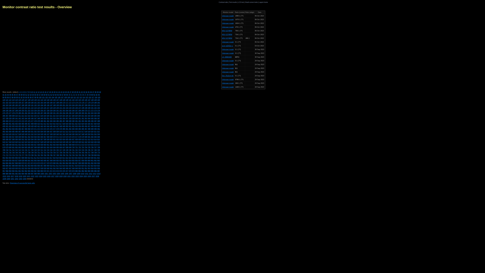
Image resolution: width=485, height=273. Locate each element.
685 (26, 147)
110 (71, 97)
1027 (53, 176)
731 (73, 150)
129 (32, 100)
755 (51, 152)
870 (22, 163)
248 (16, 110)
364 (89, 118)
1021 (28, 176)
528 (19, 134)
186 (16, 105)
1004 (58, 174)
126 (22, 100)
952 (86, 168)
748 (29, 152)
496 (16, 131)
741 (7, 152)
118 (96, 97)
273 (95, 110)
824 (73, 158)
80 (92, 95)
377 (32, 121)
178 (89, 103)
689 (38, 147)
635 (64, 142)
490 (95, 129)
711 (10, 150)
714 (19, 150)
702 (79, 147)
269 (82, 110)
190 (29, 105)
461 (4, 129)
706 (92, 147)
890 (86, 163)
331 (82, 116)
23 (61, 92)
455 (82, 126)
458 (92, 126)
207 (82, 105)
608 (76, 139)
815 (44, 158)
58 (42, 95)
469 (29, 129)
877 (45, 163)
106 (59, 97)
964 (26, 171)
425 (85, 124)
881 (57, 163)
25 (66, 92)
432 (10, 126)
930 (16, 168)
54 (33, 95)
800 (95, 155)
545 (73, 134)
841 (29, 160)
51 (26, 95)
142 (73, 100)
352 (51, 118)
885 (70, 163)
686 (29, 147)
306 (4, 116)
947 (70, 168)
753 (45, 152)
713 (16, 150)
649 (10, 145)
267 (76, 110)
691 (45, 147)
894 (98, 163)
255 (38, 110)
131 (38, 100)
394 (86, 121)
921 (85, 166)
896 (7, 166)
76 (83, 95)
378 (35, 121)
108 (65, 97)
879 (51, 163)
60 (46, 95)
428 (95, 124)
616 (4, 142)
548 (82, 134)
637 (70, 142)
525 (10, 134)
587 (10, 139)
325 (63, 116)
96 (31, 97)
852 (64, 160)
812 (35, 158)
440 (35, 126)
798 (89, 155)
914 (63, 166)
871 (26, 163)
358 (70, 118)
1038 (97, 176)
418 (63, 124)
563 (32, 137)
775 (16, 155)
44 (10, 95)
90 (17, 97)
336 (98, 116)
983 (86, 171)
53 (31, 95)
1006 (66, 174)
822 (67, 158)
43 (8, 95)
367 (98, 118)
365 (92, 118)
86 (8, 97)
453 (76, 126)
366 (95, 118)
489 (92, 129)
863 (98, 160)
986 (95, 171)
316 (35, 116)
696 (60, 147)
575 (70, 137)
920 (82, 166)
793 (73, 155)
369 (7, 121)
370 (10, 121)
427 (92, 124)
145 (82, 100)
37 (93, 92)
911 (54, 166)
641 (82, 142)
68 (65, 95)
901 (22, 166)
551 (92, 134)
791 (67, 155)
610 (82, 139)
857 (79, 160)
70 (69, 95)
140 (67, 100)
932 (22, 168)
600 (51, 139)
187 (19, 105)
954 (92, 168)
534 (38, 134)
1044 (24, 179)
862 (95, 160)
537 (48, 134)
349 (41, 118)
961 (16, 171)
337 (4, 118)
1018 (16, 176)
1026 (49, 176)
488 (89, 129)
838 (19, 160)
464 (13, 129)
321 (51, 116)
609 (79, 139)
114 (83, 97)
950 (79, 168)
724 (51, 150)
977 (67, 171)
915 (67, 166)
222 (32, 108)
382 (48, 121)
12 (36, 92)
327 (70, 116)
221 (29, 108)
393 (82, 121)
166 (51, 103)
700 (73, 147)
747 (26, 152)
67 (62, 95)
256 (41, 110)
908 (45, 166)
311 (19, 116)
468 (26, 129)
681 (13, 147)
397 (95, 121)
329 (76, 116)
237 (79, 108)
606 (70, 139)
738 (95, 150)
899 (16, 166)
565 (38, 137)
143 (76, 100)
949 (76, 168)
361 (79, 118)
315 (32, 116)
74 (78, 95)
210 (92, 105)
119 (99, 97)
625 (32, 142)
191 (32, 105)
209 (89, 105)
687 (32, 147)
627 (38, 142)
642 (86, 142)
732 (76, 150)
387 (64, 121)
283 (29, 113)
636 (67, 142)
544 (70, 134)
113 (80, 97)
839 (22, 160)
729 (67, 150)
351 (48, 118)
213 (4, 108)
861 (92, 160)
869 (19, 163)
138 (60, 100)
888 (79, 163)
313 (26, 116)
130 (35, 100)
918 (76, 166)
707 (95, 147)
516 (79, 131)
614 (95, 139)
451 (70, 126)
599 (48, 139)
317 (38, 116)
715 (22, 150)
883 (64, 163)
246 (10, 110)
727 (60, 150)
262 (60, 110)
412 (44, 124)
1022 (32, 176)
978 (70, 171)
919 (79, 166)
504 (41, 131)
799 (92, 155)
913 (60, 166)
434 (16, 126)
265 (70, 110)
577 (76, 137)
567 (45, 137)
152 (7, 103)
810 (29, 158)
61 (49, 95)
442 (41, 126)
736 (89, 150)
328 (73, 116)
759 (64, 152)
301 (86, 113)
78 (87, 95)
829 (89, 158)
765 (82, 152)
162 (38, 103)
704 (86, 147)
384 (54, 121)
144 (79, 100)
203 (70, 105)
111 (75, 97)
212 (98, 105)
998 (35, 174)
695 (57, 147)
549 (86, 134)
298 (76, 113)
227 (48, 108)
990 (10, 174)
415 (54, 124)
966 (32, 171)
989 (7, 174)
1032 (73, 176)
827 (82, 158)
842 (32, 160)
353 (54, 118)
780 (32, 155)
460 (98, 126)
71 (71, 95)
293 (60, 113)
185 (13, 105)
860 (89, 160)
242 (95, 108)
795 (79, 155)
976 (64, 171)
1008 (74, 174)
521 (95, 131)
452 (73, 126)
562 (29, 137)
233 (67, 108)
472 (38, 129)
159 (29, 103)
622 (22, 142)
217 (16, 108)
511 (64, 131)
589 (16, 139)
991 (13, 174)
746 (22, 152)
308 (10, 116)
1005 (62, 174)
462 (7, 129)
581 (89, 137)
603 (60, 139)
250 (22, 110)
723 (48, 150)
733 (79, 150)
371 (13, 121)
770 (98, 152)
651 (16, 145)
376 (29, 121)
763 (76, 152)
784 (45, 155)
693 (51, 147)
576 (73, 137)
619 (13, 142)
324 (60, 116)
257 (45, 110)
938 (41, 168)
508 (54, 131)
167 (54, 103)
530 (26, 134)
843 (35, 160)
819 (57, 158)
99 (37, 97)
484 (76, 129)
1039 (4, 179)
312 (22, 116)
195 (45, 105)
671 (79, 145)
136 (54, 100)
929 (13, 168)
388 (67, 121)
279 (16, 113)
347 (35, 118)
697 (64, 147)
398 (98, 121)
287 (41, 113)
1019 (20, 176)
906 (38, 166)
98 (35, 97)
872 (29, 163)
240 (89, 108)
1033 (77, 176)
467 (22, 129)
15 (43, 92)
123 (13, 100)
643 (89, 142)
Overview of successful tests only (22, 183)
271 (89, 110)
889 (82, 163)
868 (16, 163)
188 (22, 105)
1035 (85, 176)
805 (13, 158)
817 (51, 158)
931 (19, 168)
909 (48, 166)
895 (4, 166)
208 (86, 105)
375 (26, 121)
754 (48, 152)
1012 (90, 174)
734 (82, 150)
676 (95, 145)
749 (32, 152)
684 (22, 147)
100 (40, 97)
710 (7, 150)
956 (98, 168)
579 (82, 137)
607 (73, 139)
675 (92, 145)
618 (10, 142)
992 (16, 174)
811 (32, 158)
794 (76, 155)
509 (57, 131)
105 (56, 97)
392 (79, 121)
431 (7, 126)
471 (35, 129)
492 (4, 131)
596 (38, 139)
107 (62, 97)
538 (51, 134)
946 (67, 168)
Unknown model (228, 16)
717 (29, 150)
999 (38, 174)
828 (85, 158)
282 (26, 113)
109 (68, 97)
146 (86, 100)
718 (32, 150)
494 (10, 131)
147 (89, 100)
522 (98, 131)
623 (26, 142)
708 (98, 147)
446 (54, 126)
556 (10, 137)
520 (92, 131)
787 (54, 155)
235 (73, 108)
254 (35, 110)
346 (32, 118)
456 (86, 126)
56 (37, 95)
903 (29, 166)
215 (10, 108)
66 (60, 95)
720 (38, 150)
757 (57, 152)
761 (70, 152)
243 (98, 108)
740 (4, 152)
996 (29, 174)
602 (57, 139)
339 (10, 118)
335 (95, 116)
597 (41, 139)
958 (7, 171)
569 (51, 137)
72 (74, 95)
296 (70, 113)
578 (79, 137)
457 (89, 126)
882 (60, 163)
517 (82, 131)
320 (48, 116)
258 (48, 110)
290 (51, 113)
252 (29, 110)
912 (57, 166)
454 (79, 126)
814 (41, 158)
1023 (36, 176)
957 (4, 171)
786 (51, 155)
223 (35, 108)
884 (67, 163)
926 (4, 168)
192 (35, 105)
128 (29, 100)
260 (54, 110)
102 (46, 97)
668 (70, 145)
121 (7, 100)
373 (19, 121)
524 (7, 134)
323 (57, 116)
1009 (78, 174)
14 (41, 92)
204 (73, 105)
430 (4, 126)
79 (90, 95)
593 (29, 139)
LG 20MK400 (227, 57)
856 (76, 160)
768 (92, 152)
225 (41, 108)
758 (60, 152)
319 (44, 116)
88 (12, 97)
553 (98, 134)
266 (73, 110)
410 (38, 124)
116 (90, 97)
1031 (69, 176)
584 (98, 137)
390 (73, 121)
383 (51, 121)
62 (51, 95)
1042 (16, 179)
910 (51, 166)
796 (82, 155)
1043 (20, 179)
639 (76, 142)
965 (29, 171)
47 (17, 95)
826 (79, 158)
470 (32, 129)
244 (4, 110)
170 (64, 103)
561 (26, 137)
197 (51, 105)
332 (85, 116)
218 (19, 108)
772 (7, 155)
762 (73, 152)
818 (54, 158)
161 (35, 103)
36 (91, 92)
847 (48, 160)
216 (13, 108)
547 (79, 134)
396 (92, 121)
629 (45, 142)
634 (60, 142)
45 (12, 95)
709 (4, 150)
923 (92, 166)
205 (76, 105)
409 (35, 124)
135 (51, 100)
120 (4, 100)
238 (82, 108)
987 (98, 171)
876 (41, 163)
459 (95, 126)
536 (45, 134)
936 (35, 168)
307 (7, 116)
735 (85, 150)
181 (98, 103)
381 (45, 121)
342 (19, 118)
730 (70, 150)
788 (57, 155)
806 (16, 158)
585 (4, 139)
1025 (44, 176)
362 (82, 118)
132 (41, 100)
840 (26, 160)
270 (86, 110)
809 (26, 158)
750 (35, 152)
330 (79, 116)
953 (89, 168)
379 (38, 121)
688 (35, 147)
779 (29, 155)
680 (10, 147)
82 (97, 95)
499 (26, 131)
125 (19, 100)
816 (48, 158)
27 (70, 92)
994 (22, 174)
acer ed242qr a (227, 46)
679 (7, 147)
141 (70, 100)
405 (22, 124)
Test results (233, 2)
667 (67, 145)
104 (53, 97)
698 (67, 147)
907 (41, 166)
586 (7, 139)
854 (70, 160)
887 (76, 163)
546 (76, 134)
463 (10, 129)
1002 (50, 174)
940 (48, 168)
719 (35, 150)
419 (67, 124)
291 (54, 113)
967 (35, 171)
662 (51, 145)
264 (67, 110)
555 (7, 137)
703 (82, 147)
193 (38, 105)
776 (19, 155)
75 (81, 95)
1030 (65, 176)
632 (54, 142)
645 (95, 142)
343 (22, 118)
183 (7, 105)
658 (38, 145)
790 (64, 155)
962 (19, 171)
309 (13, 116)
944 (60, 168)
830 (92, 158)
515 (76, 131)
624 (29, 142)
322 (54, 116)
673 (86, 145)
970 (45, 171)
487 (86, 129)
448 (60, 126)
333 (89, 116)
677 (98, 145)
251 (26, 110)
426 (89, 124)
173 (73, 103)
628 (41, 142)
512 (67, 131)
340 (13, 118)
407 (29, 124)
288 (45, 113)
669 (73, 145)
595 (35, 139)
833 (4, 160)
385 (57, 121)
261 (57, 110)
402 (13, 124)
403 (16, 124)
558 (16, 137)
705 (89, 147)
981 (79, 171)
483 (73, 129)
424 (82, 124)
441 (38, 126)
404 (19, 124)
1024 (40, 176)
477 (54, 129)
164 (45, 103)
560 (22, 137)
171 (67, 103)
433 (13, 126)
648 (7, 145)
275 (4, 113)
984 (89, 171)
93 (24, 97)
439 (32, 126)
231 (60, 108)
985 (92, 171)
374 (22, 121)
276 (7, 113)
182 (4, 105)
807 (19, 158)
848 (51, 160)
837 (16, 160)
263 (64, 110)
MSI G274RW (227, 31)
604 (64, 139)
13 (39, 92)
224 (38, 108)
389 (70, 121)
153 (10, 103)
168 (57, 103)
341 (16, 118)
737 (92, 150)
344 (26, 118)
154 (13, 103)
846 (45, 160)
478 (57, 129)
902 (26, 166)
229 (54, 108)
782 (38, 155)
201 (64, 105)
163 (41, 103)
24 (64, 92)
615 (98, 139)
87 (10, 97)
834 (7, 160)
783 (41, 155)
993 (19, 174)
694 (54, 147)
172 (70, 103)
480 (64, 129)
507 (51, 131)
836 (13, 160)
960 (13, 171)
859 (86, 160)
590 (19, 139)
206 (79, 105)
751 (38, 152)
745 (19, 152)
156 (19, 103)
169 (60, 103)
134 (48, 100)
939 (45, 168)
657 (35, 145)
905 (35, 166)
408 (32, 124)
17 (48, 92)
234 (70, 108)
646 (98, 142)
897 (10, 166)
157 (22, 103)
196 (48, 105)
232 (64, 108)
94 (26, 97)
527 (16, 134)
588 (13, 139)
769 (95, 152)
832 (98, 158)
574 (67, 137)
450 (67, 126)
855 (73, 160)
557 (13, 137)
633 (57, 142)
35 (89, 92)
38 (95, 92)
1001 (46, 174)
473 (41, 129)
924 (95, 166)
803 (7, 158)
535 (41, 134)
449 (64, 126)
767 (89, 152)
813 (38, 158)
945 (64, 168)
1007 (70, 174)
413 (48, 124)
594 (32, 139)
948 (73, 168)
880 (54, 163)
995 (26, 174)
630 (48, 142)
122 (10, 100)
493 (7, 131)
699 (70, 147)
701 (76, 147)
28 (73, 92)
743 (13, 152)
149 (95, 100)
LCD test (241, 2)
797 (86, 155)
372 (16, 121)
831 (95, 158)
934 (29, 168)
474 (45, 129)
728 (63, 150)
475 (48, 129)
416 (57, 124)
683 (19, 147)
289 (48, 113)
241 (92, 108)
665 (60, 145)
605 (67, 139)
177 (86, 103)
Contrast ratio (223, 2)
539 (54, 134)
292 (57, 113)
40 (100, 92)
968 (38, 171)
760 (67, 152)
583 (95, 137)
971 (48, 171)
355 (60, 118)
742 (10, 152)
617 (7, 142)
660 (45, 145)
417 (60, 124)
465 (16, 129)
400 (7, 124)
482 (70, 129)
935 (32, 168)
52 (28, 95)
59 (44, 95)
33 (84, 92)
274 (98, 110)
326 (67, 116)
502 (35, 131)
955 (95, 168)
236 (76, 108)
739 (98, 150)
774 (13, 155)
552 (95, 134)
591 (22, 139)
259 (51, 110)
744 (16, 152)
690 (41, 147)
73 (76, 95)
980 (76, 171)
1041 (12, 179)
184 (10, 105)
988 (4, 174)
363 (86, 118)
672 (82, 145)
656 (32, 145)
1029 (61, 176)
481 (67, 129)
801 (98, 155)
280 (19, 113)
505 (45, 131)
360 (76, 118)
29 (75, 92)
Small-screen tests (251, 2)
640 (79, 142)
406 (26, 124)
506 (48, 131)
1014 (98, 174)
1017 (12, 176)
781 (35, 155)
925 (98, 166)
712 (13, 150)
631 (51, 142)
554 (4, 137)
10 (32, 92)
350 (45, 118)
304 (95, 113)
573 (64, 137)
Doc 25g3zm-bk (228, 76)
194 (41, 105)
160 (32, 103)
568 (48, 137)
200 (60, 105)
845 (41, 160)
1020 (24, 176)
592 (26, 139)
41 (3, 95)
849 (54, 160)
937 (38, 168)
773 (10, 155)
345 (29, 118)
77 (85, 95)
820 (60, 158)
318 (41, 116)
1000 (42, 174)
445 (51, 126)
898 (13, 166)
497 (19, 131)
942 (54, 168)
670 (76, 145)
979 (73, 171)
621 (19, 142)
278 (13, 113)
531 (29, 134)
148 (92, 100)
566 (41, 137)
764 (79, 152)
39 (98, 92)
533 (35, 134)
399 (4, 124)
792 (70, 155)
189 (26, 105)
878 (48, 163)
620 (16, 142)
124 (16, 100)
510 (60, 131)
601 (54, 139)
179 (92, 103)
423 (79, 124)
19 (52, 92)
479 (60, 129)
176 (82, 103)
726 (57, 150)
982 (82, 171)
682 (16, 147)
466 (19, 129)
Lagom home (263, 2)
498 (22, 131)
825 (76, 158)
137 (57, 100)
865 (7, 163)
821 (63, 158)
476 (51, 129)
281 (22, 113)
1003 (54, 174)
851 (60, 160)
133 (45, 100)
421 (73, 124)
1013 (94, 174)
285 (35, 113)
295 (67, 113)
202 (67, 105)
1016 (8, 176)
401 (10, 124)
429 (98, 124)
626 (35, 142)
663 (54, 145)
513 (70, 131)
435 (19, 126)
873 (32, 163)
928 (10, 168)
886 (73, 163)
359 (73, 118)
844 (38, 160)
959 (10, 171)
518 (85, 131)
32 (82, 92)
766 (86, 152)
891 (89, 163)
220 (26, 108)
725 (54, 150)
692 (48, 147)
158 (26, 103)
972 (51, 171)
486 (82, 129)
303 (92, 113)
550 (89, 134)
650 (13, 145)
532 (32, 134)
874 (35, 163)
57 (40, 95)
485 (79, 129)
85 (6, 97)
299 (79, 113)
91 (19, 97)
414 (51, 124)
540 (57, 134)
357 (67, 118)
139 (64, 100)
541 (60, 134)
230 (57, 108)
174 (76, 103)
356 (64, 118)
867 (13, 163)
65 (58, 95)
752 (41, 152)
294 (64, 113)
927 (7, 168)
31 (79, 92)
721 (41, 150)
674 (89, 145)
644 (92, 142)
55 (35, 95)
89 (15, 97)
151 (4, 103)
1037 (93, 176)
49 (21, 95)
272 (92, 110)
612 (89, 139)
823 (70, 158)
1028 (57, 176)
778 (26, 155)
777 (22, 155)
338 (7, 118)
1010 (82, 174)
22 (59, 92)
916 (70, 166)
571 (57, 137)
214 (7, 108)
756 (54, 152)
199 (57, 105)
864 (4, 163)
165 (48, 103)
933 (26, 168)
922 (89, 166)
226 (45, 108)
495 (13, 131)
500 (29, 131)
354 (57, 118)
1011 (86, 174)
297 (73, 113)
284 (32, 113)
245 (7, 110)
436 (22, 126)
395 (89, 121)
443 (45, 126)
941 (51, 168)
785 (48, 155)
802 (4, 158)
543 (67, 134)
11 (34, 92)
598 (45, 139)
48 (19, 95)
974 (57, 171)
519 (89, 131)
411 (41, 124)
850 (57, 160)
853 (67, 160)
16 (45, 92)
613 (92, 139)
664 (57, 145)
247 (13, 110)
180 (95, 103)
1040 (8, 179)
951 (82, 168)
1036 (89, 176)
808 (22, 158)
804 (10, 158)
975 (60, 171)
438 (29, 126)
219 (22, 108)
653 (22, 145)
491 (98, 129)
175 (79, 103)
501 (32, 131)
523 (4, 134)
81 (94, 95)
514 (73, 131)
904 (32, 166)
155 (16, 103)
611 (86, 139)
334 (92, 116)
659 (41, 145)
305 (98, 113)
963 (22, 171)
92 (21, 97)
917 (73, 166)
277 (10, 113)
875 (38, 163)
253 (32, 110)
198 (54, 105)
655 (29, 145)
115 (87, 97)
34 (86, 92)
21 (57, 92)
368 (4, 121)
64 (56, 95)
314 (29, 116)
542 (64, 134)
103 (49, 97)
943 (57, 168)
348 (38, 118)
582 (92, 137)
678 (4, 147)
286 (38, 113)
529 (22, 134)
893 (95, 163)
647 (4, 145)
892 (92, 163)
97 (33, 97)
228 (51, 108)
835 (10, 160)
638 (73, 142)
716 (26, 150)
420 (70, 124)
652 (19, 145)
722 (44, 150)
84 (3, 97)
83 (99, 95)
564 (35, 137)
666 (64, 145)
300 (82, 113)
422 (76, 124)
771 (4, 155)
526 (13, 134)
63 (53, 95)
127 (26, 100)
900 (19, 166)
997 (32, 174)
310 (16, 116)
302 (89, 113)
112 (77, 97)
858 (82, 160)
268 (79, 110)
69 (67, 95)
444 (48, 126)
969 (41, 171)
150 (98, 100)
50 (24, 95)
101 (43, 97)
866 (10, 163)
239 (86, 108)
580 (86, 137)
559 (19, 137)
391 (76, 121)
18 (50, 92)
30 (77, 92)
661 (48, 145)
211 (95, 105)
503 (38, 131)
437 (26, 126)
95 (28, 97)
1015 (4, 176)
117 (93, 97)
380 (41, 121)
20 (54, 92)
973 (54, 171)
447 (57, 126)
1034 (81, 176)
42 (6, 95)
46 (15, 95)
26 (68, 92)
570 (54, 137)
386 (60, 121)
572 (60, 137)
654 (26, 145)
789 (60, 155)
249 (19, 110)
